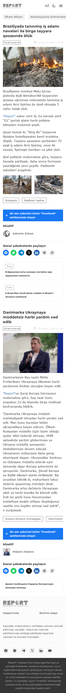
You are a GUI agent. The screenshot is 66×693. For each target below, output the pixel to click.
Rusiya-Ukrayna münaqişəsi (23, 518)
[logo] (12, 6)
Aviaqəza (11, 200)
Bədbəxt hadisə (34, 200)
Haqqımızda (11, 613)
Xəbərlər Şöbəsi (23, 233)
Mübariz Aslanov (23, 551)
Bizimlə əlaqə (48, 613)
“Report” (9, 116)
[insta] (15, 651)
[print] (44, 253)
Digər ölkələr (12, 42)
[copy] (52, 253)
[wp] (13, 253)
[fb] (6, 253)
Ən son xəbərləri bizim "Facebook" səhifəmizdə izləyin (33, 215)
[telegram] (21, 253)
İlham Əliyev (14, 16)
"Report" (9, 393)
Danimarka (55, 518)
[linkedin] (37, 253)
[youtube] (50, 651)
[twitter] (29, 253)
